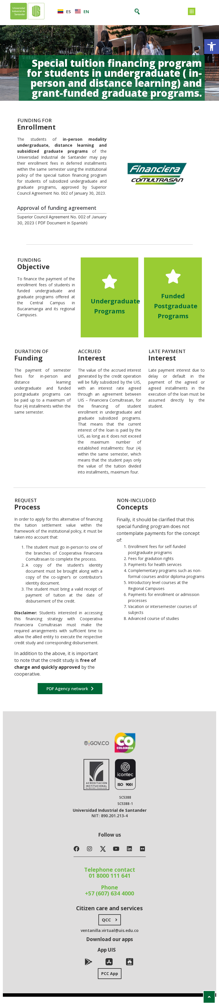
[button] (211, 46)
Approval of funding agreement (56, 207)
